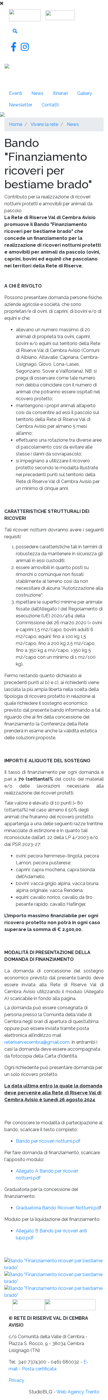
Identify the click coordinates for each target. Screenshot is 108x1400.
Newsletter (20, 105)
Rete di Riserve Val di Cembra (64, 68)
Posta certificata (39, 1369)
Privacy (16, 1380)
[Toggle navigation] (13, 79)
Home (15, 124)
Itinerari (60, 93)
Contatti (50, 105)
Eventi (15, 93)
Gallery (84, 93)
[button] (54, 1264)
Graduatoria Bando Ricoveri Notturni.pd (57, 1208)
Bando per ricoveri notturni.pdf (48, 1141)
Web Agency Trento (77, 1392)
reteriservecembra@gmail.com (36, 1042)
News (73, 124)
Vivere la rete (44, 124)
